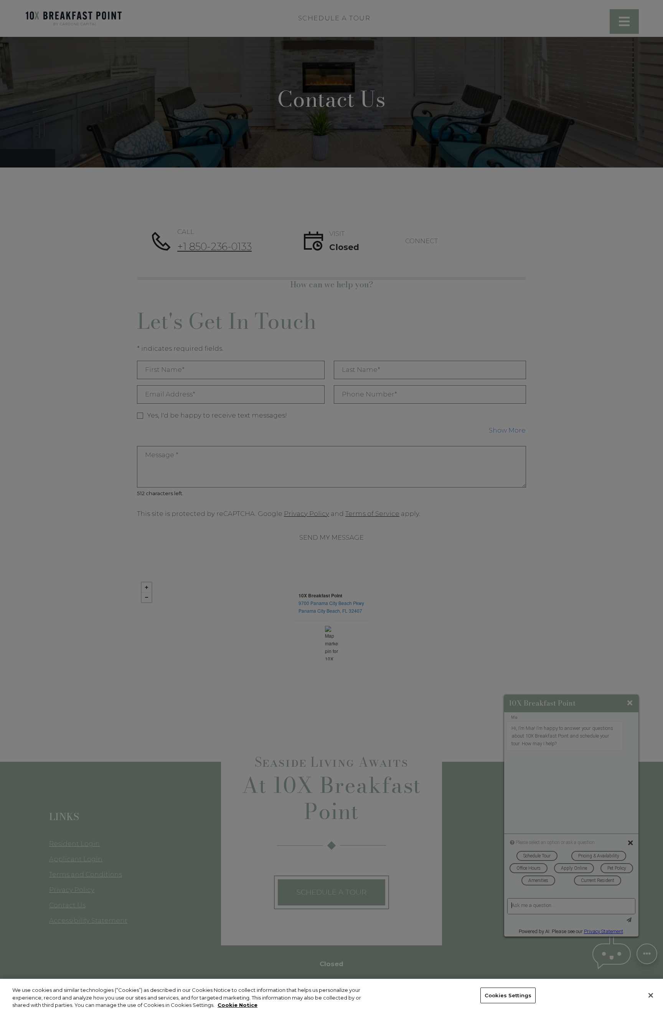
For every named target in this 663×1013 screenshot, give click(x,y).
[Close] (650, 995)
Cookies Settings (508, 995)
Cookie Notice (237, 1005)
